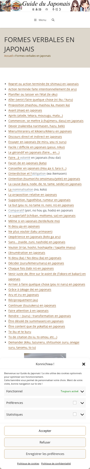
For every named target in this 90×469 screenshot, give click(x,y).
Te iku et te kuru (19, 332)
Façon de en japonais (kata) (27, 163)
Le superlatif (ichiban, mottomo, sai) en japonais (42, 216)
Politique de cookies (28, 463)
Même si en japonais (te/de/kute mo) (34, 221)
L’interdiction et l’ (20, 173)
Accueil (8, 56)
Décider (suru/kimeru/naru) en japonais (36, 263)
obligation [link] (39, 173)
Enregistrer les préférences (45, 454)
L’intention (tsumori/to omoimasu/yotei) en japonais (44, 179)
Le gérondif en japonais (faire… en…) (33, 152)
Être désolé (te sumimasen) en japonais (36, 321)
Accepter (45, 431)
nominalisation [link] (22, 189)
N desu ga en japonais (24, 226)
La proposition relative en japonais (32, 195)
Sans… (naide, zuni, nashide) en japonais (36, 242)
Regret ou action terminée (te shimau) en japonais (43, 84)
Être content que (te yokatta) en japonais (36, 326)
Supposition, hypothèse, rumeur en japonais (39, 200)
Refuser (45, 442)
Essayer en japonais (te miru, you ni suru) (37, 142)
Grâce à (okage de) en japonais (29, 289)
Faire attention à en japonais (28, 311)
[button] (84, 364)
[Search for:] (52, 20)
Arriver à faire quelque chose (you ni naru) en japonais (46, 284)
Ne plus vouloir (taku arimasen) (30, 231)
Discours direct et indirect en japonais (35, 137)
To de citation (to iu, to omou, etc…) (32, 337)
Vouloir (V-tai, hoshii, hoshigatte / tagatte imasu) (41, 247)
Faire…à (14, 158)
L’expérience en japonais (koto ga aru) (34, 237)
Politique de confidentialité (56, 463)
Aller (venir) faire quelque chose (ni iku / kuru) (40, 100)
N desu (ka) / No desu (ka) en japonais (34, 258)
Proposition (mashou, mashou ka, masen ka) (39, 105)
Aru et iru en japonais (23, 295)
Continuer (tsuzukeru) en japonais (32, 305)
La (10, 189)
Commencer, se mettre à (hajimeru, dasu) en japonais (46, 121)
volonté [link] (25, 158)
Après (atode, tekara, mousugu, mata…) (35, 115)
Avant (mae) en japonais (25, 110)
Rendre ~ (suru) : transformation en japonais (39, 316)
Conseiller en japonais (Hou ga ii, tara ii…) (37, 168)
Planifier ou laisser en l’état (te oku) (32, 94)
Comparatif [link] (16, 210)
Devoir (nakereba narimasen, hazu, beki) (36, 126)
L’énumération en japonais (26, 253)
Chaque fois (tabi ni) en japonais (31, 268)
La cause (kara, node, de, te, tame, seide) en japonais (45, 184)
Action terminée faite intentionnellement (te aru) (42, 89)
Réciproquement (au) (23, 300)
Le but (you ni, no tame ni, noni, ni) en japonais (41, 205)
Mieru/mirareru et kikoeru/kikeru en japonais (40, 131)
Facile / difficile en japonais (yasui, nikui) (36, 147)
